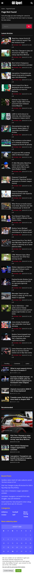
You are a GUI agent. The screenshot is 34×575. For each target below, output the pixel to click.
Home (3, 8)
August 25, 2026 (27, 45)
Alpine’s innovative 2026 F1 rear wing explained (20, 390)
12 (12, 543)
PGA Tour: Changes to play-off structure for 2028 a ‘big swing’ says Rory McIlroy (22, 53)
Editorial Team (17, 45)
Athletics (4, 512)
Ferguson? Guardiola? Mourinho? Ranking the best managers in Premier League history (22, 180)
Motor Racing (25, 513)
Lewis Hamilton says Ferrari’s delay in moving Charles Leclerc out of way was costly (22, 351)
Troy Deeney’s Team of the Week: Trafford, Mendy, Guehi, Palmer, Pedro (22, 218)
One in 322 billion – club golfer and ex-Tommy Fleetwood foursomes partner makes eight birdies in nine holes (22, 310)
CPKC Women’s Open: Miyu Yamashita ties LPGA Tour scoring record (21, 257)
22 (26, 547)
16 (30, 543)
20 (17, 547)
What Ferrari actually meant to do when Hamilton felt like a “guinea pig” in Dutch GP (22, 206)
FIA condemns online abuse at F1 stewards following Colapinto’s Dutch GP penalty (22, 142)
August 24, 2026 (27, 249)
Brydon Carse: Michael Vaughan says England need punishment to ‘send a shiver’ (22, 230)
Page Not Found (10, 8)
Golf (13, 515)
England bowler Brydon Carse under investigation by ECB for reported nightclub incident (22, 282)
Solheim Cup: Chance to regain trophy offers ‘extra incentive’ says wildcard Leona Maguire (21, 103)
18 (8, 547)
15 (26, 543)
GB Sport (17, 3)
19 (12, 547)
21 (21, 547)
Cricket (3, 515)
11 (8, 543)
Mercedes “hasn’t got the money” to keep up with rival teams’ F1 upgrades (22, 295)
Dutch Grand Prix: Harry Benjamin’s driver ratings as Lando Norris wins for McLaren (21, 88)
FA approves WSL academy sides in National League (21, 154)
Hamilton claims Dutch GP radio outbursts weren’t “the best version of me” (21, 40)
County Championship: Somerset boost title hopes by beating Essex (22, 193)
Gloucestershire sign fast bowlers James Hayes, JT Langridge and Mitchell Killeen (20, 129)
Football (15, 512)
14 (21, 543)
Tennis (25, 516)
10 (3, 543)
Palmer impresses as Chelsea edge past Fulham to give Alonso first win (22, 269)
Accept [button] (18, 570)
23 (30, 547)
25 (8, 551)
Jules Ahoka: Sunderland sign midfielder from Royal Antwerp (21, 324)
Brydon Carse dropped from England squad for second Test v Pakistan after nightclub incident (21, 337)
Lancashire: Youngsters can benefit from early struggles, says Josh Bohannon (21, 75)
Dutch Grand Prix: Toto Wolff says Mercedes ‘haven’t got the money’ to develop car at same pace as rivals (22, 243)
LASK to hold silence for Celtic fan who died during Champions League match (21, 116)
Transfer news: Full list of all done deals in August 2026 (21, 398)
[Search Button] (29, 26)
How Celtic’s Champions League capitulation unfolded (22, 64)
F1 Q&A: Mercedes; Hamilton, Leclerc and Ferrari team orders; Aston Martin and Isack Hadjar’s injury (21, 166)
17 (3, 547)
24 (3, 551)
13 (17, 543)
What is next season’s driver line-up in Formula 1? (21, 369)
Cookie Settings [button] (8, 570)
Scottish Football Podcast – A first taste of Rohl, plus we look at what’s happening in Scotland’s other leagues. (21, 379)
